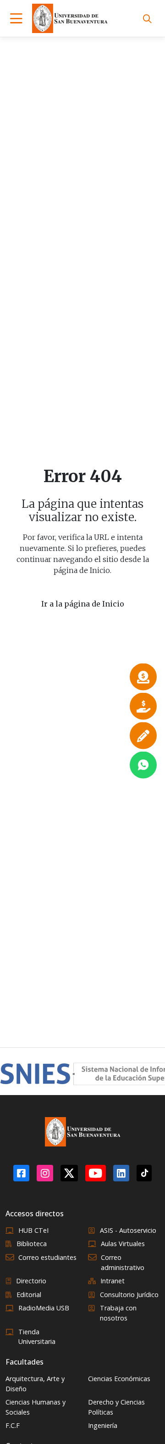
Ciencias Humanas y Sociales (36, 1407)
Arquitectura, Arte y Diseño (35, 1383)
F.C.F (13, 1425)
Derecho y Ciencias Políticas (116, 1407)
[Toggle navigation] (16, 18)
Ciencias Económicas (119, 1378)
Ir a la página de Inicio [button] (82, 603)
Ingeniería (102, 1425)
